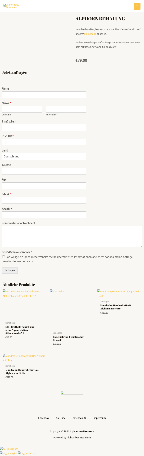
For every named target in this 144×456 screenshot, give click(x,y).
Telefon (6, 165)
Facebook (43, 418)
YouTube (61, 418)
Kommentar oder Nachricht (18, 223)
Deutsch (13, 449)
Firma (5, 88)
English (13, 453)
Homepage (90, 34)
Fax (4, 179)
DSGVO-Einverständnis (17, 252)
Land (5, 150)
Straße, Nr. (9, 121)
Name (6, 103)
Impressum (99, 418)
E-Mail (6, 194)
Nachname (51, 114)
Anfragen (10, 270)
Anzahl (7, 209)
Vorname (6, 114)
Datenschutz (79, 418)
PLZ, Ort (8, 136)
